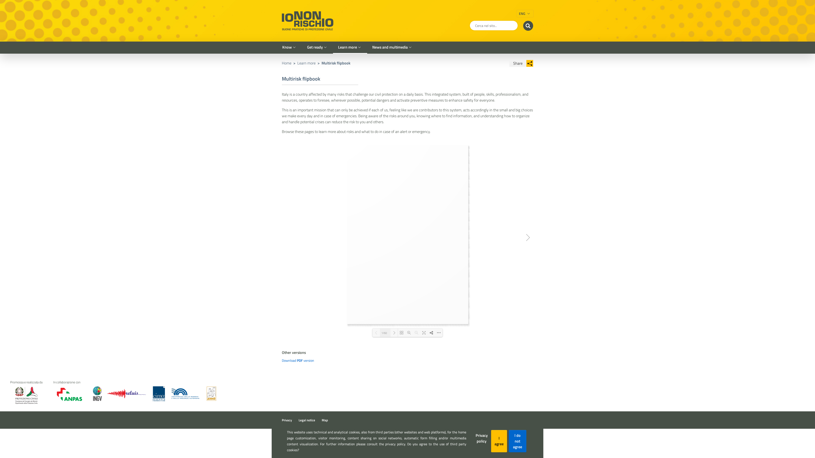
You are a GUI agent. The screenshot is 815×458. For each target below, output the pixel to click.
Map (325, 420)
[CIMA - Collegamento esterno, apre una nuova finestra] (159, 393)
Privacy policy (482, 438)
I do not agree (517, 441)
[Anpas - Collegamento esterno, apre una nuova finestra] (66, 394)
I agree (499, 441)
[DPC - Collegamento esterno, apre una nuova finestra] (26, 395)
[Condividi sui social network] (529, 63)
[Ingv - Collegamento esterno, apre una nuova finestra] (95, 393)
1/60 (384, 333)
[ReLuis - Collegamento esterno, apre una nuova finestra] (126, 393)
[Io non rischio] (307, 20)
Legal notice (307, 420)
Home (286, 63)
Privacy (287, 420)
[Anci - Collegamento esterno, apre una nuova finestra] (211, 393)
